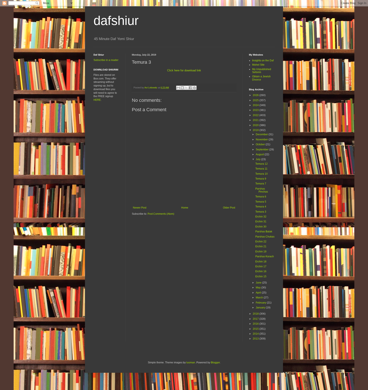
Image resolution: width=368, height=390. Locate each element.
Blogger (215, 362)
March (260, 297)
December (262, 134)
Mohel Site (258, 64)
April (259, 292)
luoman (190, 362)
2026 (256, 95)
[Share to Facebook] (190, 88)
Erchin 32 (260, 216)
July (258, 159)
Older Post (229, 207)
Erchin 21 (260, 246)
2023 (256, 110)
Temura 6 (260, 196)
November (262, 139)
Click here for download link (184, 70)
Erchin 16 (260, 271)
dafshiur (116, 20)
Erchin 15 (260, 276)
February (261, 302)
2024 (256, 105)
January (261, 307)
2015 (256, 328)
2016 (256, 323)
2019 (256, 130)
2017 (256, 318)
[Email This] (178, 88)
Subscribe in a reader (105, 60)
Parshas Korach (264, 256)
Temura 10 (261, 173)
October (261, 144)
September (262, 149)
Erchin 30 (260, 226)
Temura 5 (260, 201)
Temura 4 (260, 206)
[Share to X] (186, 88)
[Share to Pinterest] (194, 88)
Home (184, 207)
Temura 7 (260, 183)
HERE (97, 99)
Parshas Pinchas (261, 190)
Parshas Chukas (265, 236)
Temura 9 (260, 178)
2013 (256, 338)
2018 (256, 313)
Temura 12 (261, 163)
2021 (256, 120)
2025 (256, 100)
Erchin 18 (260, 261)
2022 (256, 115)
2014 (256, 333)
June (259, 282)
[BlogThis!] (182, 88)
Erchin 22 (260, 241)
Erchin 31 (260, 221)
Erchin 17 (260, 266)
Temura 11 (261, 168)
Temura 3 (260, 211)
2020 (256, 125)
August (260, 154)
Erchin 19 (260, 251)
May (258, 287)
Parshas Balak (263, 231)
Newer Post (139, 207)
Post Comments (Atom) (161, 213)
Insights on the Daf (263, 60)
